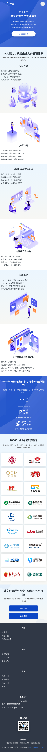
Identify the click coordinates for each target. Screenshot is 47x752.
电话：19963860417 (10, 704)
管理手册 (5, 676)
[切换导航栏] (3, 4)
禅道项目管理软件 (12, 743)
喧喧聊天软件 (25, 743)
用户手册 (5, 679)
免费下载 (24, 34)
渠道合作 (5, 661)
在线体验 (23, 616)
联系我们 (5, 657)
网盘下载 (5, 636)
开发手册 (5, 683)
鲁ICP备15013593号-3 (37, 747)
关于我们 (5, 654)
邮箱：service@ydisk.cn (11, 707)
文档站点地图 (36, 743)
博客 (3, 686)
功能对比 (5, 632)
